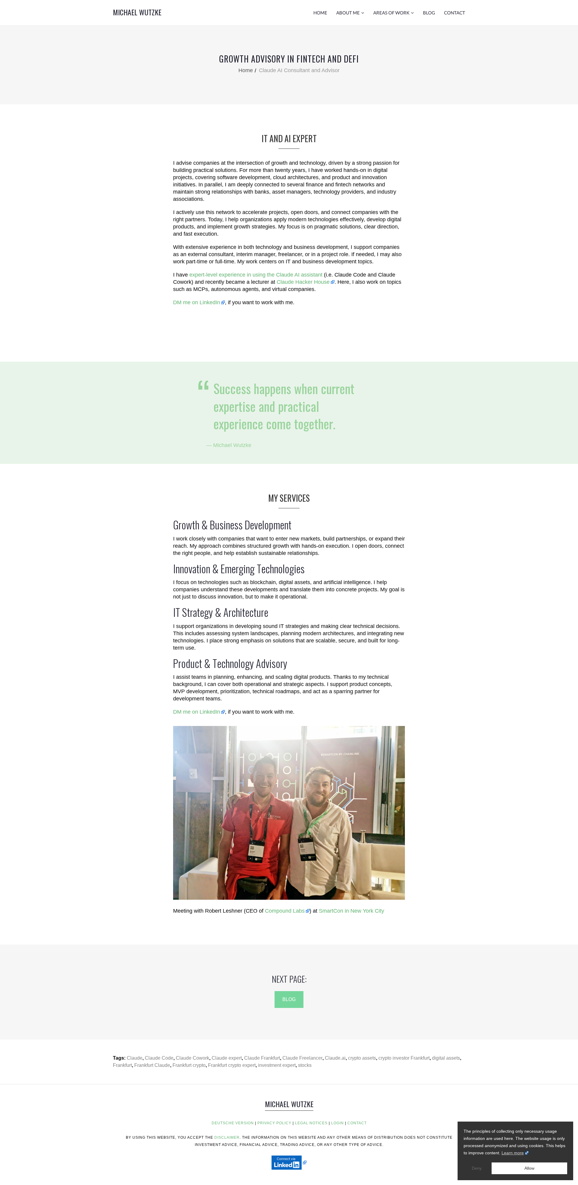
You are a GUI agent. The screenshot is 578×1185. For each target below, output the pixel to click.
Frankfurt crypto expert (232, 1065)
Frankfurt (122, 1065)
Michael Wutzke (137, 12)
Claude (134, 1058)
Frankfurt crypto (189, 1065)
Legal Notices (311, 1123)
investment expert (277, 1065)
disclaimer (227, 1137)
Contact (454, 12)
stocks (305, 1065)
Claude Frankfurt (262, 1058)
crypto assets (362, 1058)
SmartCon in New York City (351, 911)
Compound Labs (285, 911)
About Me (348, 12)
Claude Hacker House (303, 282)
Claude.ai (335, 1058)
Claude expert (227, 1058)
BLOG (289, 999)
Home (320, 12)
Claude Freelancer (302, 1058)
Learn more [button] (513, 1152)
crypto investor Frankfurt (404, 1058)
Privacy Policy (274, 1123)
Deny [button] (477, 1168)
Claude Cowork (192, 1058)
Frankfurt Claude (152, 1065)
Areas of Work (391, 12)
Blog (429, 12)
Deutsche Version (233, 1123)
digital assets (446, 1058)
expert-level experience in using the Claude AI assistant (255, 275)
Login (337, 1123)
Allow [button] (529, 1168)
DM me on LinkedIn (196, 302)
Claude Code (159, 1058)
